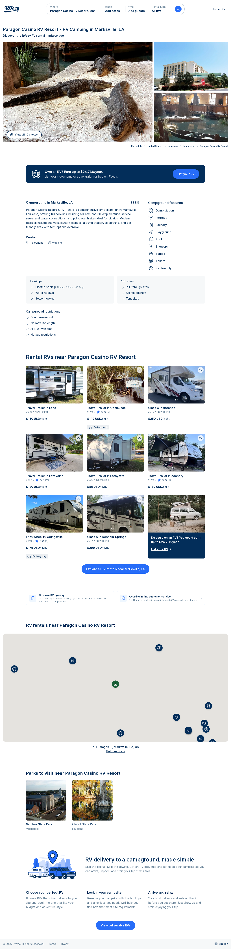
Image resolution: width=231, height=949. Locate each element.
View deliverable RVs (115, 925)
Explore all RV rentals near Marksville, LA (115, 569)
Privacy (64, 943)
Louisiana (173, 146)
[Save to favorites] (78, 370)
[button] (74, 9)
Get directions (115, 751)
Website (57, 242)
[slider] (101, 412)
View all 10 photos (26, 134)
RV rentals (136, 146)
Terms (52, 943)
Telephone (36, 242)
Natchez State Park (39, 824)
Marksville (189, 146)
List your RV (186, 174)
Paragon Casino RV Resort (214, 146)
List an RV (219, 9)
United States (155, 146)
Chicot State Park (84, 824)
